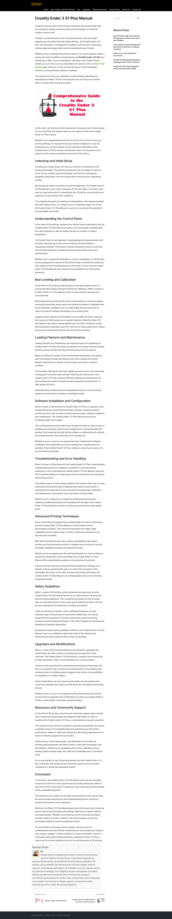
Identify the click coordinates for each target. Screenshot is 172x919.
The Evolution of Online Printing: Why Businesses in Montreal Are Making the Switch (126, 47)
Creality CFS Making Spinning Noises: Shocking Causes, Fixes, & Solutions (127, 61)
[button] (138, 18)
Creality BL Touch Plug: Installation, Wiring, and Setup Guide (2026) (126, 67)
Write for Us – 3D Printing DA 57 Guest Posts (124, 54)
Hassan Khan (40, 847)
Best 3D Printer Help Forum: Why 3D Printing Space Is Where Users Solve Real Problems (126, 38)
